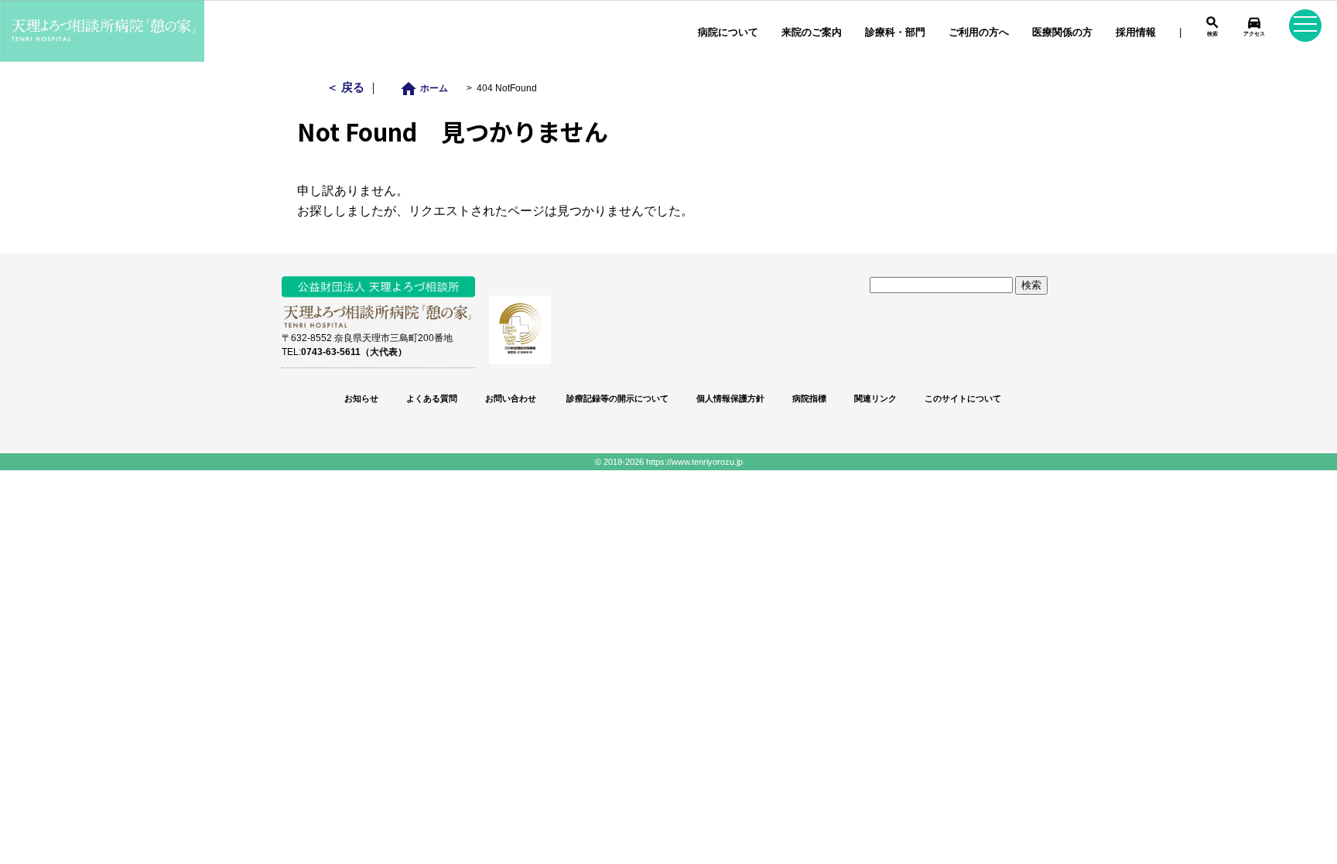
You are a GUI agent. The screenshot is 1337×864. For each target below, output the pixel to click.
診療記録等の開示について (616, 398)
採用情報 (1136, 32)
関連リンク (875, 398)
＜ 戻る (347, 87)
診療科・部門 (895, 32)
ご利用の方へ (979, 32)
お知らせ (361, 398)
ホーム (428, 88)
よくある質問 (431, 398)
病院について (728, 32)
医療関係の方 (1062, 32)
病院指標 (809, 398)
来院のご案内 (811, 32)
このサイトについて (963, 398)
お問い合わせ (510, 398)
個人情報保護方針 (730, 398)
